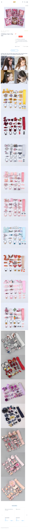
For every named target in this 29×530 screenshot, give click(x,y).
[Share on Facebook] (23, 46)
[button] (2, 2)
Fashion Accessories (20, 40)
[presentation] (5, 17)
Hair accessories (25, 40)
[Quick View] (11, 520)
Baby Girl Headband (7, 517)
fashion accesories (25, 41)
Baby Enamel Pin (18, 517)
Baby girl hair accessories (19, 41)
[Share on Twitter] (24, 46)
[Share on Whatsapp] (27, 46)
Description (13, 50)
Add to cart (20, 36)
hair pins (16, 42)
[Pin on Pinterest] (26, 46)
